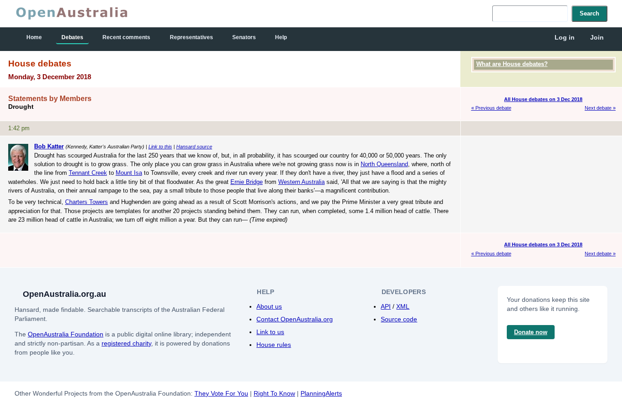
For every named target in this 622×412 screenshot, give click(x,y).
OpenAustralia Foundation (65, 334)
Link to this (160, 146)
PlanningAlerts (321, 393)
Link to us (270, 332)
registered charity (126, 343)
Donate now (530, 332)
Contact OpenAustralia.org (294, 319)
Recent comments (126, 37)
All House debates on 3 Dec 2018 (543, 99)
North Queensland (384, 164)
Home (34, 37)
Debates (72, 37)
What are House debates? (512, 64)
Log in (565, 37)
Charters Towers (86, 201)
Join (597, 37)
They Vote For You (221, 393)
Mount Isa (129, 172)
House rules (273, 344)
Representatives (191, 37)
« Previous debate (491, 108)
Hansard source (194, 146)
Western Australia (301, 181)
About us (269, 306)
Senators (244, 37)
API (386, 306)
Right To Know (274, 393)
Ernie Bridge (246, 181)
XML (402, 306)
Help (281, 37)
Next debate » (600, 108)
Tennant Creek (88, 172)
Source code (399, 319)
